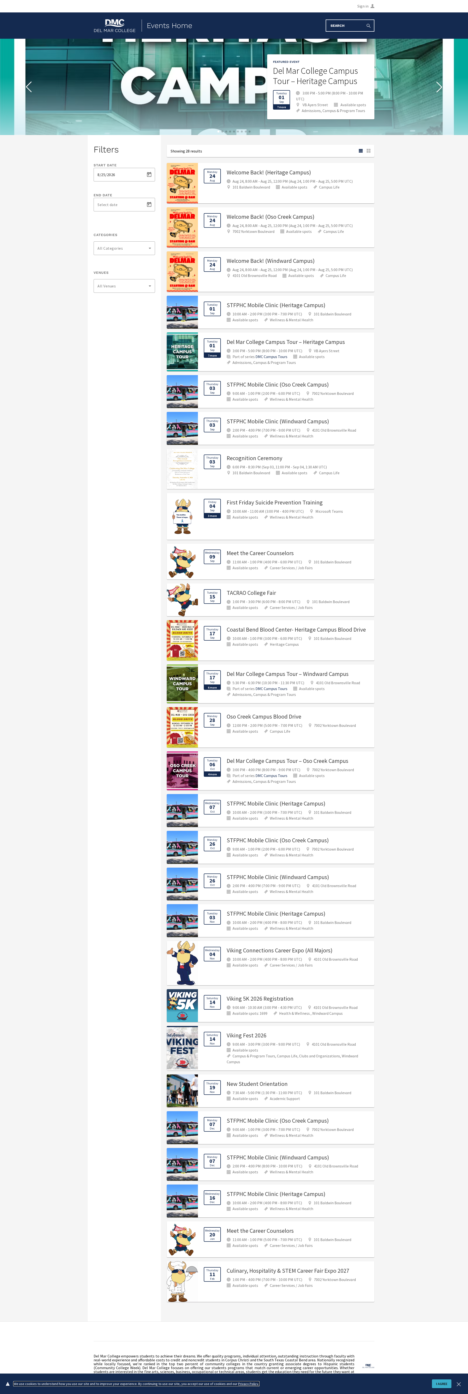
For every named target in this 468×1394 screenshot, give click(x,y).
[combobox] (124, 248)
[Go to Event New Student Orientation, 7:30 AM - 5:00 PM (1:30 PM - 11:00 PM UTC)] (270, 1090)
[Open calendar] (149, 174)
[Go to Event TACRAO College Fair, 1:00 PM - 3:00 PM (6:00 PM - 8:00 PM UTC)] (270, 599)
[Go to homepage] (115, 25)
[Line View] (361, 151)
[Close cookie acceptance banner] (458, 1383)
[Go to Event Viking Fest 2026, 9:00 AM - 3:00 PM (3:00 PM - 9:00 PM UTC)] (270, 1048)
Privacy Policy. (248, 1384)
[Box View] (368, 151)
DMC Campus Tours (271, 356)
